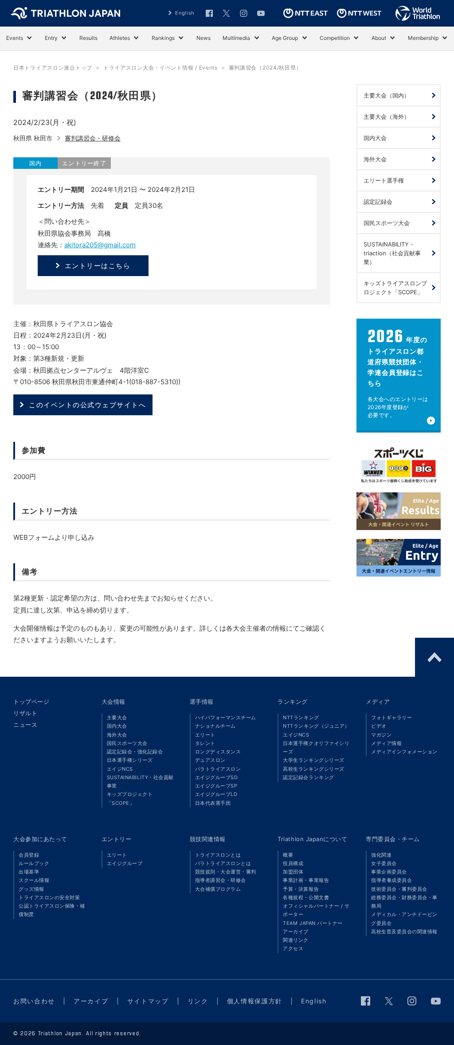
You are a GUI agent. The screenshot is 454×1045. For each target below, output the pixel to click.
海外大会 (117, 735)
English (185, 13)
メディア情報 (386, 743)
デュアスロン (210, 760)
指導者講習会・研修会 (220, 880)
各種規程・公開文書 (306, 897)
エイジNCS (120, 769)
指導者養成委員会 (391, 880)
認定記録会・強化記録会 (135, 752)
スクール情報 (34, 880)
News (203, 38)
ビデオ (379, 726)
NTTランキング (301, 717)
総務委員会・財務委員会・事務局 (404, 901)
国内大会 (117, 726)
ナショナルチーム (215, 726)
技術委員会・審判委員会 (399, 889)
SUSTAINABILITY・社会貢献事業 (140, 781)
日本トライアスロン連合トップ (52, 67)
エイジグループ (125, 863)
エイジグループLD (216, 794)
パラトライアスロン (218, 769)
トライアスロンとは (218, 855)
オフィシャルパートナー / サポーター (316, 910)
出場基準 (29, 872)
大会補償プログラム (218, 889)
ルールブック (34, 863)
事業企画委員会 (389, 872)
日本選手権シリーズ (130, 760)
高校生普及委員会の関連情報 (404, 931)
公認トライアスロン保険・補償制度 (52, 910)
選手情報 (202, 701)
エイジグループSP (216, 786)
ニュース (25, 724)
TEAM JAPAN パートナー (312, 923)
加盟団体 (293, 872)
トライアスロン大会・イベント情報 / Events (160, 67)
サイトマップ (148, 1001)
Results (88, 38)
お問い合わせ (34, 1001)
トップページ (31, 701)
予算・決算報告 (301, 889)
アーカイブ (296, 931)
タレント (205, 743)
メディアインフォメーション (404, 752)
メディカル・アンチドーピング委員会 (404, 918)
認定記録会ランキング (308, 777)
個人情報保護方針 (254, 1001)
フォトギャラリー (391, 717)
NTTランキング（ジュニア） (316, 726)
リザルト (25, 713)
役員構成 (293, 863)
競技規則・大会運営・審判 (225, 872)
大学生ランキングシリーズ (313, 760)
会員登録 (29, 855)
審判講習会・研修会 (93, 138)
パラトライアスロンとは (223, 863)
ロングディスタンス (218, 752)
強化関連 (381, 855)
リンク (198, 1001)
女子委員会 (384, 863)
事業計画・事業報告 (306, 880)
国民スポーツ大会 (127, 743)
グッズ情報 (31, 889)
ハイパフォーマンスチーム (225, 717)
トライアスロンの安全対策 (49, 897)
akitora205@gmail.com (100, 245)
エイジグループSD (216, 777)
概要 (288, 855)
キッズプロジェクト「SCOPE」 (130, 798)
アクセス (293, 948)
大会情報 (113, 701)
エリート (205, 735)
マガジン (381, 735)
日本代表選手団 (213, 803)
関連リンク (296, 940)
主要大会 (117, 717)
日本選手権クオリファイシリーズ (316, 747)
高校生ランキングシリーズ (313, 769)
